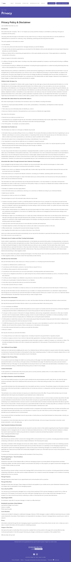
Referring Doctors (34, 3)
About (12, 3)
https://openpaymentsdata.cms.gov (10, 433)
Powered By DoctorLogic (53, 559)
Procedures (18, 3)
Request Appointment (62, 3)
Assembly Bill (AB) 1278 (13, 428)
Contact (43, 3)
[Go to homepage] (2, 3)
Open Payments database (62, 428)
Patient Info (26, 3)
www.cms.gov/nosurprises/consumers (51, 420)
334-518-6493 (52, 3)
